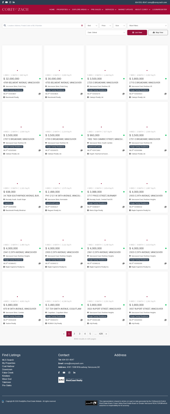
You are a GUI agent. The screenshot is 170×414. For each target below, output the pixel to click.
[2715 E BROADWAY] (148, 59)
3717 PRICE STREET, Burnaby (102, 195)
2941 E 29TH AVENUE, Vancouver (20, 252)
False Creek (7, 373)
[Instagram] (10, 2)
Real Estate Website (34, 401)
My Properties (8, 363)
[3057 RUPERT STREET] (148, 285)
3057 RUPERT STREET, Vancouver (146, 309)
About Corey (141, 9)
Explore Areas (79, 9)
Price (103, 26)
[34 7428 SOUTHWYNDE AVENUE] (22, 172)
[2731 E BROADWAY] (148, 115)
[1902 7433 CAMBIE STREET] (106, 115)
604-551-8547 (68, 360)
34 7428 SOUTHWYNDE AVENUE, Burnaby (22, 195)
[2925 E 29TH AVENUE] (148, 229)
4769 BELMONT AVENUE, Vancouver (21, 82)
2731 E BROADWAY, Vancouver (144, 139)
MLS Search (8, 360)
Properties (62, 9)
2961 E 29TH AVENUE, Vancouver (104, 252)
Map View (159, 32)
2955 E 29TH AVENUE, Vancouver (62, 252)
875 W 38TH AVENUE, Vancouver (19, 309)
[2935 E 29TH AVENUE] (148, 172)
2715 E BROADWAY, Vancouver (144, 82)
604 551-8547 (141, 2)
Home (52, 9)
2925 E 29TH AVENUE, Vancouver (146, 252)
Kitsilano (6, 376)
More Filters (133, 26)
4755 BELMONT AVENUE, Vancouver (63, 82)
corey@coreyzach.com (157, 2)
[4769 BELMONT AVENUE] (22, 59)
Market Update (125, 9)
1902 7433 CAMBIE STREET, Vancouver (106, 139)
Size (117, 26)
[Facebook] (3, 2)
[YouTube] (6, 2)
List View (138, 32)
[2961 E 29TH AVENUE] (106, 229)
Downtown (7, 369)
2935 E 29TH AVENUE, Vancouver (146, 195)
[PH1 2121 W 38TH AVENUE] (64, 172)
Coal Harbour (8, 366)
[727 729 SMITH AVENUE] (64, 285)
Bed (89, 26)
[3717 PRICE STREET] (106, 172)
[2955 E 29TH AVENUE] (64, 229)
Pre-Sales (96, 9)
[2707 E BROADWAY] (22, 115)
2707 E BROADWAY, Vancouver (18, 139)
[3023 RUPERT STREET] (106, 285)
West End (6, 379)
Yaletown (6, 382)
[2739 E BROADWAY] (64, 115)
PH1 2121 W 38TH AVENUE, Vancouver (64, 195)
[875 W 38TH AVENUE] (22, 285)
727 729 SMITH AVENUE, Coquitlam (63, 309)
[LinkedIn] (13, 2)
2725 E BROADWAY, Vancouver (102, 82)
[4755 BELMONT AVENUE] (64, 59)
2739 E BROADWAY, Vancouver (60, 139)
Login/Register (159, 9)
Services (109, 9)
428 (101, 334)
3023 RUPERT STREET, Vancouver (104, 309)
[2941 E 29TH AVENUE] (22, 229)
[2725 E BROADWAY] (106, 59)
